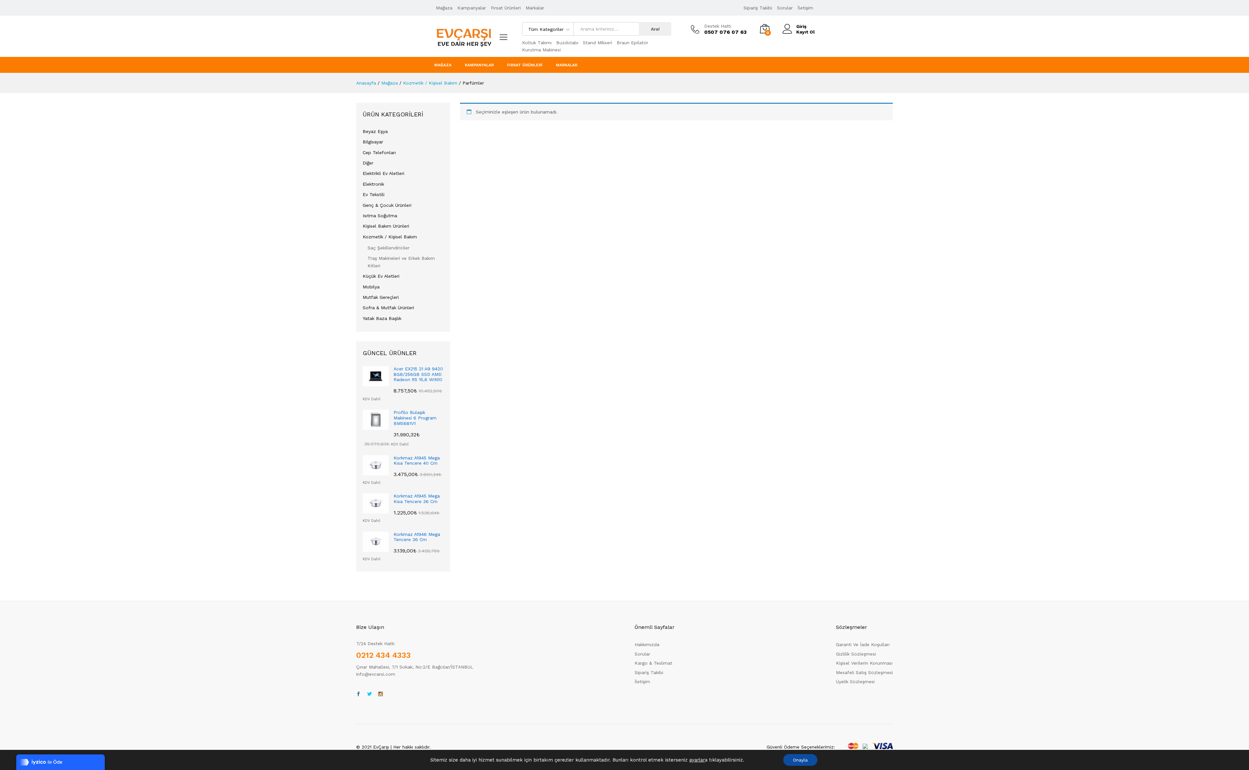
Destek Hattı (717, 26)
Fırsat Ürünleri (506, 7)
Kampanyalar (471, 7)
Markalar (535, 7)
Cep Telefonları (379, 152)
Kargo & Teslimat (653, 663)
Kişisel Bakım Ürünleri (386, 226)
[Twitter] (369, 694)
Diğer (368, 163)
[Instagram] (380, 694)
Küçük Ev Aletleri (381, 276)
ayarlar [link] (697, 760)
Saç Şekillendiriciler (389, 247)
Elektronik (373, 184)
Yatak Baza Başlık (382, 318)
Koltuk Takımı (537, 42)
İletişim (805, 7)
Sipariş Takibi (758, 7)
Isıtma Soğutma (380, 215)
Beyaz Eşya (375, 131)
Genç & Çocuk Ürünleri (387, 205)
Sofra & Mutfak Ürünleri (388, 307)
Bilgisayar (373, 141)
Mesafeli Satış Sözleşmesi (864, 672)
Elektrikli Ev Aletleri (383, 173)
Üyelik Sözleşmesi (855, 681)
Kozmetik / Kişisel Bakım (390, 236)
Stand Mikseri (597, 42)
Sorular (785, 7)
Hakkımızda (647, 644)
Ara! (655, 29)
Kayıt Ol (805, 31)
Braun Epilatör (632, 42)
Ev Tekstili (373, 194)
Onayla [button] (800, 760)
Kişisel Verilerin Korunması (864, 663)
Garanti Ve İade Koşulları (863, 644)
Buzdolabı (567, 42)
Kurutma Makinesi (541, 49)
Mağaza (444, 7)
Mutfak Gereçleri (381, 297)
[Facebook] (358, 694)
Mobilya (371, 286)
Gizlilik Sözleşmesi (856, 654)
